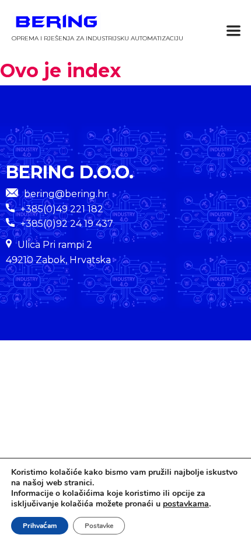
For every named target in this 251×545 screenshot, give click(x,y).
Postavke (99, 525)
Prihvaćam (40, 525)
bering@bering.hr (66, 193)
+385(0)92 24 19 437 (66, 223)
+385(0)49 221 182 (61, 209)
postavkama (186, 504)
